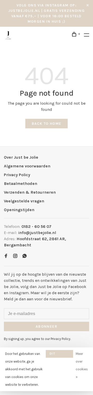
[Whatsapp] (24, 256)
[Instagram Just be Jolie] (15, 256)
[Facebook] (6, 256)
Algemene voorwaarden (27, 166)
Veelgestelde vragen (24, 201)
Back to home (46, 123)
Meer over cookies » (82, 365)
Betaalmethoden (20, 183)
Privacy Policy (17, 174)
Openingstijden (19, 209)
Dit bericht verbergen (59, 355)
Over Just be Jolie (21, 157)
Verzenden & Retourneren (30, 192)
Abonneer (46, 326)
